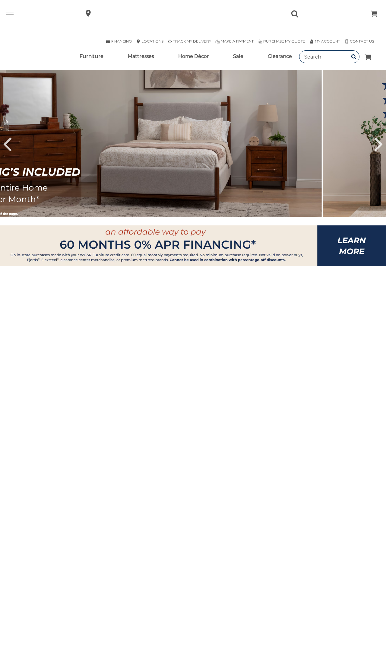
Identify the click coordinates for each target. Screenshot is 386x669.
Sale (238, 56)
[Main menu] (10, 13)
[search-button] (353, 56)
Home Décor (193, 56)
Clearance (280, 56)
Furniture (91, 56)
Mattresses (141, 56)
